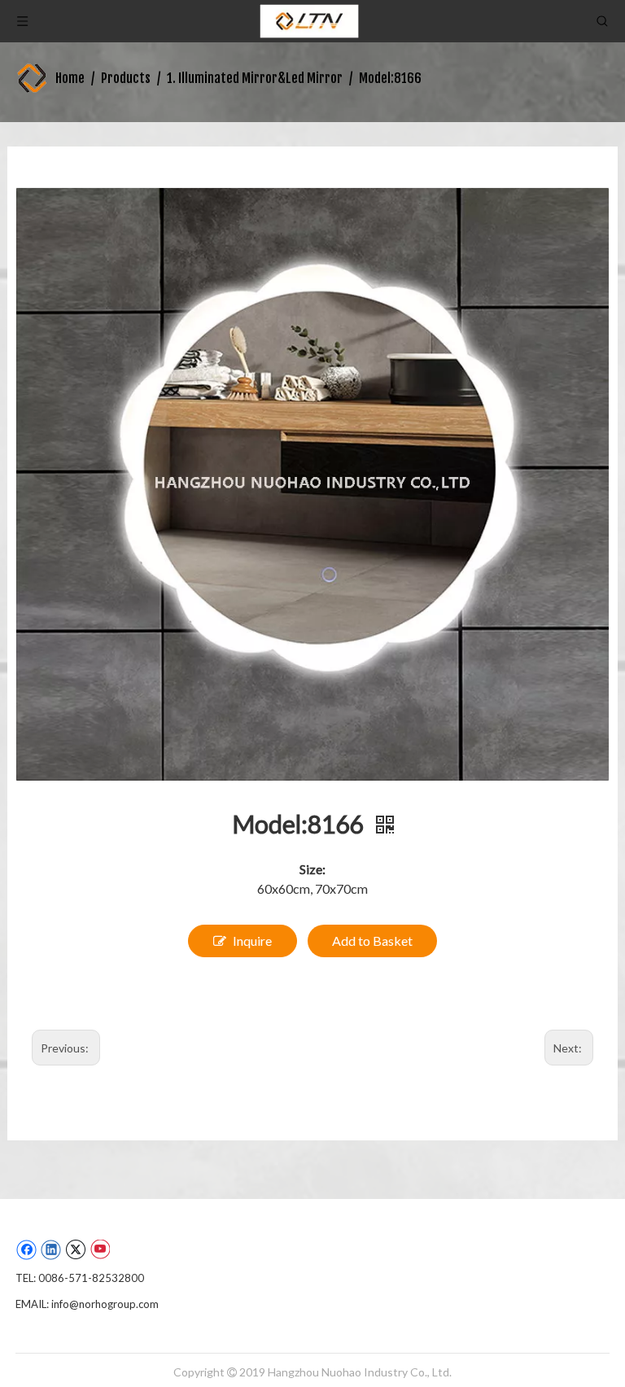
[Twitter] (75, 1249)
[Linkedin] (51, 1249)
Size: (312, 869)
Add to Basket (372, 940)
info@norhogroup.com (105, 1303)
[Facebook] (26, 1249)
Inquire (252, 940)
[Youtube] (100, 1249)
